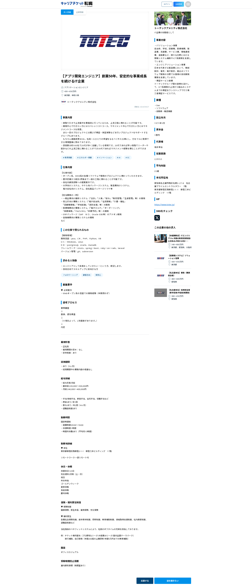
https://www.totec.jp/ (164, 204)
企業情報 (79, 12)
